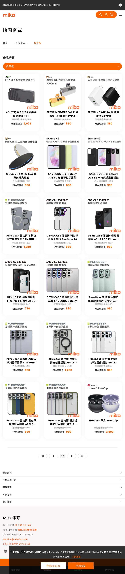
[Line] (5, 551)
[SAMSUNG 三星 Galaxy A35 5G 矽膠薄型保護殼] (62, 153)
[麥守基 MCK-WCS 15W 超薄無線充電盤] (21, 153)
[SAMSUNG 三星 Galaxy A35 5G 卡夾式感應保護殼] (103, 153)
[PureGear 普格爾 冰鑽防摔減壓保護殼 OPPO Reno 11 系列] (103, 277)
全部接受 (80, 565)
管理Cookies (53, 565)
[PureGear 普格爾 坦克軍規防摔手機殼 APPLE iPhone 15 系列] (21, 400)
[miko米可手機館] (9, 15)
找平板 (37, 43)
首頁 (5, 43)
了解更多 (76, 556)
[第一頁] (42, 456)
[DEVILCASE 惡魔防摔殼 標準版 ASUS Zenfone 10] (62, 215)
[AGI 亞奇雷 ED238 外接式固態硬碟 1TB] (21, 92)
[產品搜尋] (100, 14)
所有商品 (20, 43)
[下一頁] (71, 456)
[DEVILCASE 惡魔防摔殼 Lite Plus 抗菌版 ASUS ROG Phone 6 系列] (21, 277)
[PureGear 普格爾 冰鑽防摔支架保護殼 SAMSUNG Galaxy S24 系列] (21, 215)
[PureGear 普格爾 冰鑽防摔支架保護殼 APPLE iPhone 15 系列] (62, 338)
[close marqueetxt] (120, 5)
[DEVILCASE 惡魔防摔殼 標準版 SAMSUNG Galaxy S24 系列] (62, 277)
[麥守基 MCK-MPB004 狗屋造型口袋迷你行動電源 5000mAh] (62, 92)
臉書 (34, 529)
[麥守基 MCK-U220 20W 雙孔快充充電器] (103, 92)
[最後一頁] (82, 456)
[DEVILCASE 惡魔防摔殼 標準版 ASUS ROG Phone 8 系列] (103, 215)
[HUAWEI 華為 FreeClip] (103, 400)
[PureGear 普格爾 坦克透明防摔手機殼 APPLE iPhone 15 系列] (62, 400)
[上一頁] (53, 456)
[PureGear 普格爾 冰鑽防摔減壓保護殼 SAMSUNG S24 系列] (21, 338)
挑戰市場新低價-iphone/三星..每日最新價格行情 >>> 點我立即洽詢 (31, 5)
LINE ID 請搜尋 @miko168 (16, 543)
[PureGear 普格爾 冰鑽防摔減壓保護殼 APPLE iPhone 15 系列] (103, 338)
